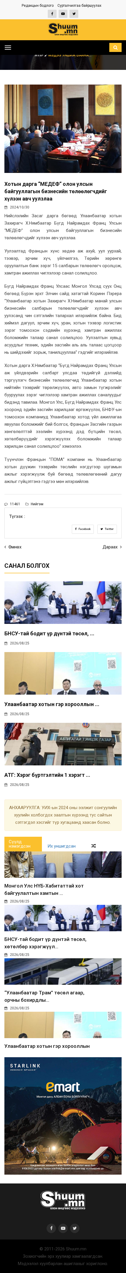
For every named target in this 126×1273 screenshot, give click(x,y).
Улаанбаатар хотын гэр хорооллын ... (51, 704)
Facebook (84, 529)
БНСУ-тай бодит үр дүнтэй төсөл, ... (49, 633)
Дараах (111, 547)
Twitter (109, 529)
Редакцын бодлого (38, 6)
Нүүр (40, 55)
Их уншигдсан (61, 846)
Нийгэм (36, 504)
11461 (14, 504)
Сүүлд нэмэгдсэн (19, 844)
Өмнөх (14, 547)
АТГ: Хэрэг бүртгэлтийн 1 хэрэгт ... (47, 775)
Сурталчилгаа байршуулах (79, 6)
